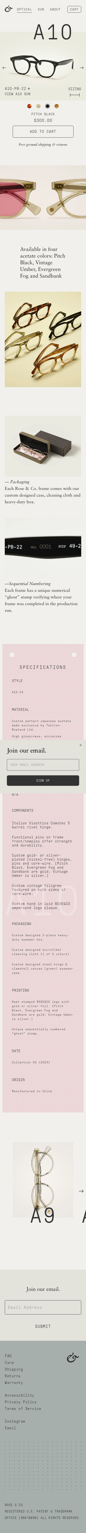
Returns (13, 1376)
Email (10, 1428)
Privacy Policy (21, 1402)
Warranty (14, 1383)
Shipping (14, 1369)
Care (9, 1363)
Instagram (15, 1421)
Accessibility (19, 1395)
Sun (41, 9)
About (55, 9)
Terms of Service (23, 1409)
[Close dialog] (81, 745)
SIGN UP (43, 780)
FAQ (8, 1356)
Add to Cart (43, 132)
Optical (24, 9)
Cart (74, 9)
